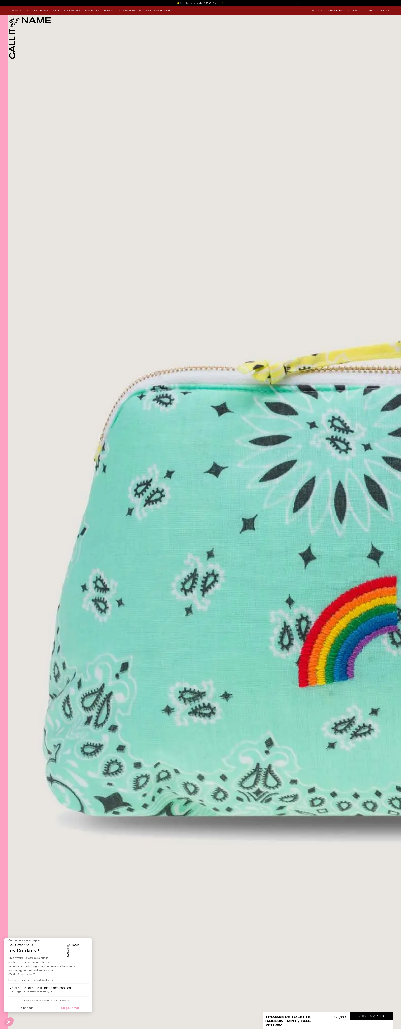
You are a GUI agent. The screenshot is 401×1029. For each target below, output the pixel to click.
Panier (385, 10)
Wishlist (317, 10)
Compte (371, 10)
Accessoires (72, 10)
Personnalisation (129, 10)
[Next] (297, 3)
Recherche (354, 10)
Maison (108, 10)
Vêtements (92, 10)
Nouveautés (20, 10)
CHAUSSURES (40, 10)
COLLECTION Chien (158, 10)
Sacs (56, 10)
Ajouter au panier (371, 1016)
